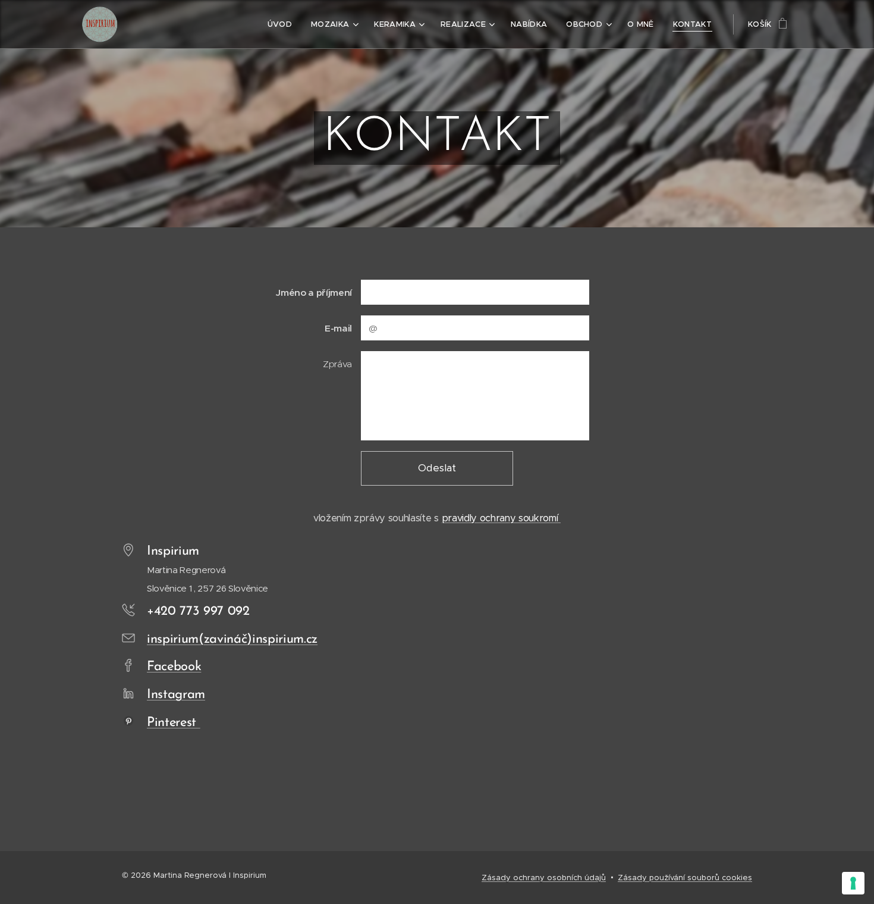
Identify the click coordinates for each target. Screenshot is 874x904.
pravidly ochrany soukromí (501, 518)
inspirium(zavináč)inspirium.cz (232, 639)
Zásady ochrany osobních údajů (544, 877)
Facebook (174, 667)
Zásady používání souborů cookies (685, 877)
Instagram (176, 695)
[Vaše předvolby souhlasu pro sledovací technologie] (853, 883)
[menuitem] (283, 24)
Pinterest (173, 723)
